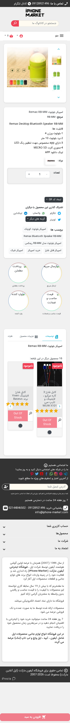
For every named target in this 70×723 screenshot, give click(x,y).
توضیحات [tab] (52, 337)
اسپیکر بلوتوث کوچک (35, 229)
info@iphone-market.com (36, 510)
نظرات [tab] (10, 336)
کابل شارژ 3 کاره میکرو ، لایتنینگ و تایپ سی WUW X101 (50, 398)
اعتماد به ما (61, 548)
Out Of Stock (47, 422)
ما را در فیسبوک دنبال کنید (46, 474)
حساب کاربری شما (57, 526)
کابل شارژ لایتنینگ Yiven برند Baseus (20, 395)
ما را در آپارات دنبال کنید (61, 474)
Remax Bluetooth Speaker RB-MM (42, 236)
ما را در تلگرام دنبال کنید (66, 474)
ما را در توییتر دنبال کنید (37, 474)
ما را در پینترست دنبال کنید (32, 474)
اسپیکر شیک (16, 250)
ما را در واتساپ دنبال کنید (51, 474)
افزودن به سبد (35, 717)
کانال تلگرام (22, 4)
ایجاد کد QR (54, 200)
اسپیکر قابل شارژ (53, 250)
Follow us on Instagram (56, 474)
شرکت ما (63, 541)
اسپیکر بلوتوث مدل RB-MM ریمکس (43, 243)
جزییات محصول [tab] (29, 337)
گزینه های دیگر (37, 219)
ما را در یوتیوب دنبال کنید (41, 474)
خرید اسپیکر (34, 250)
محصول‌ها (62, 533)
